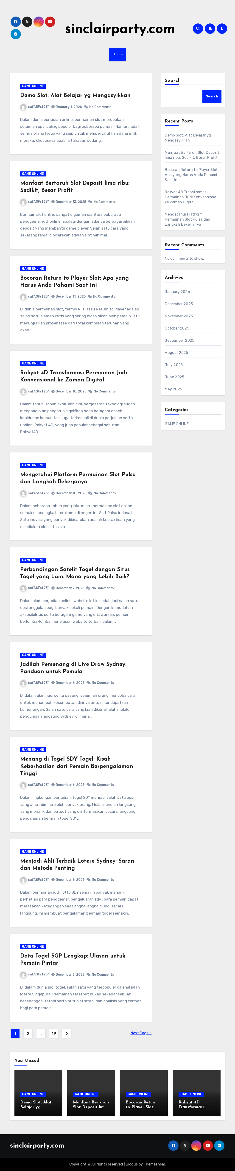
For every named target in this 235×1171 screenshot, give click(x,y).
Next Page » (141, 1033)
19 (53, 1033)
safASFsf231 (38, 107)
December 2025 (179, 304)
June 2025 (174, 377)
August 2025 (176, 352)
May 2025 (173, 389)
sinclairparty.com (120, 30)
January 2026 (177, 292)
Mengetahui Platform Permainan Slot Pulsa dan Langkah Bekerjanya (187, 219)
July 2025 (174, 365)
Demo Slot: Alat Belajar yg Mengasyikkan (75, 95)
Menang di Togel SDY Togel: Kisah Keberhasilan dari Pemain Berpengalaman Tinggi (76, 766)
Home (117, 54)
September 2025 (179, 340)
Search (173, 80)
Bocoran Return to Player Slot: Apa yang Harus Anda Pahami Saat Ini (191, 175)
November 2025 (179, 316)
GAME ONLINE (33, 86)
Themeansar (154, 1164)
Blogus (132, 1164)
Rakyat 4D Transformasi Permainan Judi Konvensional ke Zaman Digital (191, 197)
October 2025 (177, 328)
